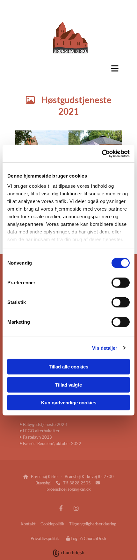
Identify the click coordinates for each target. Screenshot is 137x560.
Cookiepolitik (52, 523)
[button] (68, 68)
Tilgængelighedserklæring (92, 523)
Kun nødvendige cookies (68, 402)
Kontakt (28, 523)
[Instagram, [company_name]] (76, 508)
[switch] (121, 283)
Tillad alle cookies (68, 366)
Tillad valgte (68, 384)
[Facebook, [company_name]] (61, 508)
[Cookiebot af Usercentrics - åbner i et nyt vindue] (102, 153)
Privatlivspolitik (45, 538)
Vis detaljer (104, 347)
